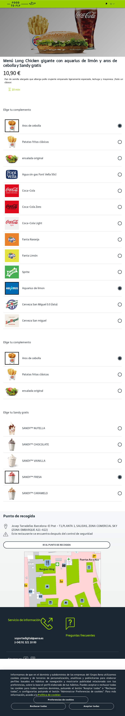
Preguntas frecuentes (80, 635)
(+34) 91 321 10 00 (25, 642)
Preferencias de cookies (61, 699)
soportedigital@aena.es (28, 638)
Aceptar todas (91, 706)
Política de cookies (49, 694)
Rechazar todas (38, 706)
